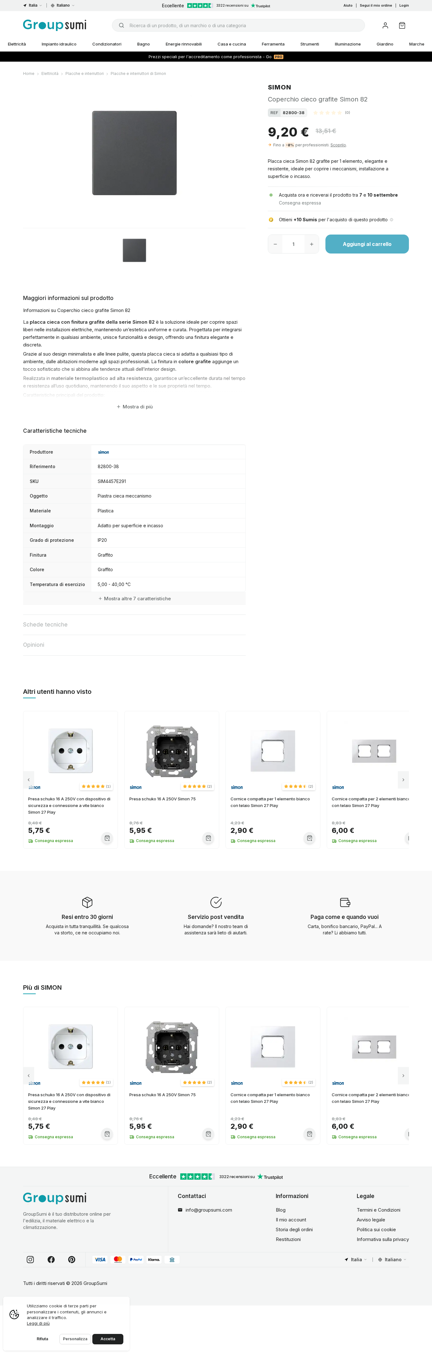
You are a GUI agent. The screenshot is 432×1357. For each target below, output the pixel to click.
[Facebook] (51, 1259)
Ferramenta (273, 43)
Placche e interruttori (84, 73)
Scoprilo (338, 145)
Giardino (385, 43)
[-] (275, 244)
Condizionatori (106, 43)
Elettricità (17, 43)
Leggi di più (38, 1323)
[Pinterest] (72, 1259)
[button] (331, 112)
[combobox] (238, 25)
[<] (28, 780)
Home (28, 73)
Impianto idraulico (59, 43)
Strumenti (309, 43)
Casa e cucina (232, 43)
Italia (33, 5)
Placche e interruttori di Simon (138, 73)
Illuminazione (348, 43)
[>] (403, 780)
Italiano (63, 5)
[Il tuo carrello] (402, 25)
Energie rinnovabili (184, 43)
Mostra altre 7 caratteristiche (137, 599)
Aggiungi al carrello (367, 244)
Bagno (143, 43)
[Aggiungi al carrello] (107, 838)
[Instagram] (30, 1259)
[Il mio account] (385, 25)
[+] (312, 244)
